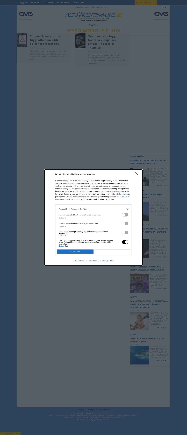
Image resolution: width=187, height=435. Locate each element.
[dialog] (93, 218)
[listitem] (93, 209)
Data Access (93, 261)
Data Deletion (79, 261)
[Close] (137, 174)
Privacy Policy (107, 261)
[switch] (125, 214)
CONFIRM (75, 252)
